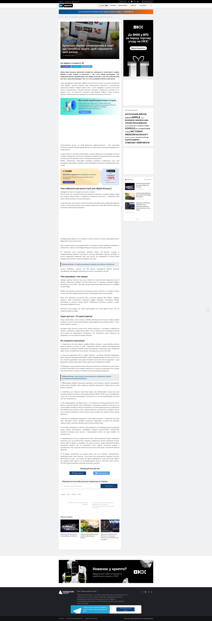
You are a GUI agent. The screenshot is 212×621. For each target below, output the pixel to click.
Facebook (141, 123)
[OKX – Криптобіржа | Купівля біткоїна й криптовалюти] (138, 76)
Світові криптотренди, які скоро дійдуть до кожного (143, 185)
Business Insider (134, 120)
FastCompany (129, 125)
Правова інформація (91, 618)
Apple (136, 117)
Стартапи (142, 5)
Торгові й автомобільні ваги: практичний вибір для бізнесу (89, 535)
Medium (130, 134)
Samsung (132, 137)
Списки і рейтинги (137, 143)
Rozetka (127, 137)
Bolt (142, 117)
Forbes (146, 125)
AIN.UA (143, 114)
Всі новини (148, 179)
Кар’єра (133, 5)
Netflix (74, 494)
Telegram (139, 137)
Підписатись (78, 473)
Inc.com (138, 128)
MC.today (137, 131)
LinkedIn (127, 131)
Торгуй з (102, 5)
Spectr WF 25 (75, 1)
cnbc (146, 120)
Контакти (67, 1)
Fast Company (139, 125)
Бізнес (66, 17)
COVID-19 (130, 123)
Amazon (63, 494)
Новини (113, 5)
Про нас (61, 1)
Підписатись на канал (125, 609)
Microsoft (141, 135)
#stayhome (131, 114)
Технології (72, 41)
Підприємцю (122, 5)
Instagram (145, 128)
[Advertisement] (89, 128)
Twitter (145, 137)
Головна (61, 17)
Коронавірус (132, 140)
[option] (70, 529)
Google (68, 494)
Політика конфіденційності (74, 618)
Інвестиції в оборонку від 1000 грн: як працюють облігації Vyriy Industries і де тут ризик (143, 206)
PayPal (79, 494)
